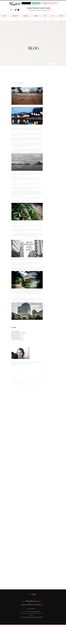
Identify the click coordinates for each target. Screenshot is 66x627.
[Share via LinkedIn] (16, 368)
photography (20, 362)
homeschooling (27, 363)
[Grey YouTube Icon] (33, 594)
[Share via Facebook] (11, 368)
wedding (34, 362)
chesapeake (13, 363)
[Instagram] (11, 10)
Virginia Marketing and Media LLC (34, 611)
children (13, 362)
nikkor (40, 362)
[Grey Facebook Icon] (29, 594)
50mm (37, 362)
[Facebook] (13, 10)
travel (17, 363)
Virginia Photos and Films (31, 608)
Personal (12, 365)
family (25, 362)
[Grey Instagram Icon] (31, 594)
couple (28, 362)
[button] (45, 16)
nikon (31, 362)
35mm (23, 363)
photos (16, 362)
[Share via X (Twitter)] (14, 368)
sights (20, 363)
